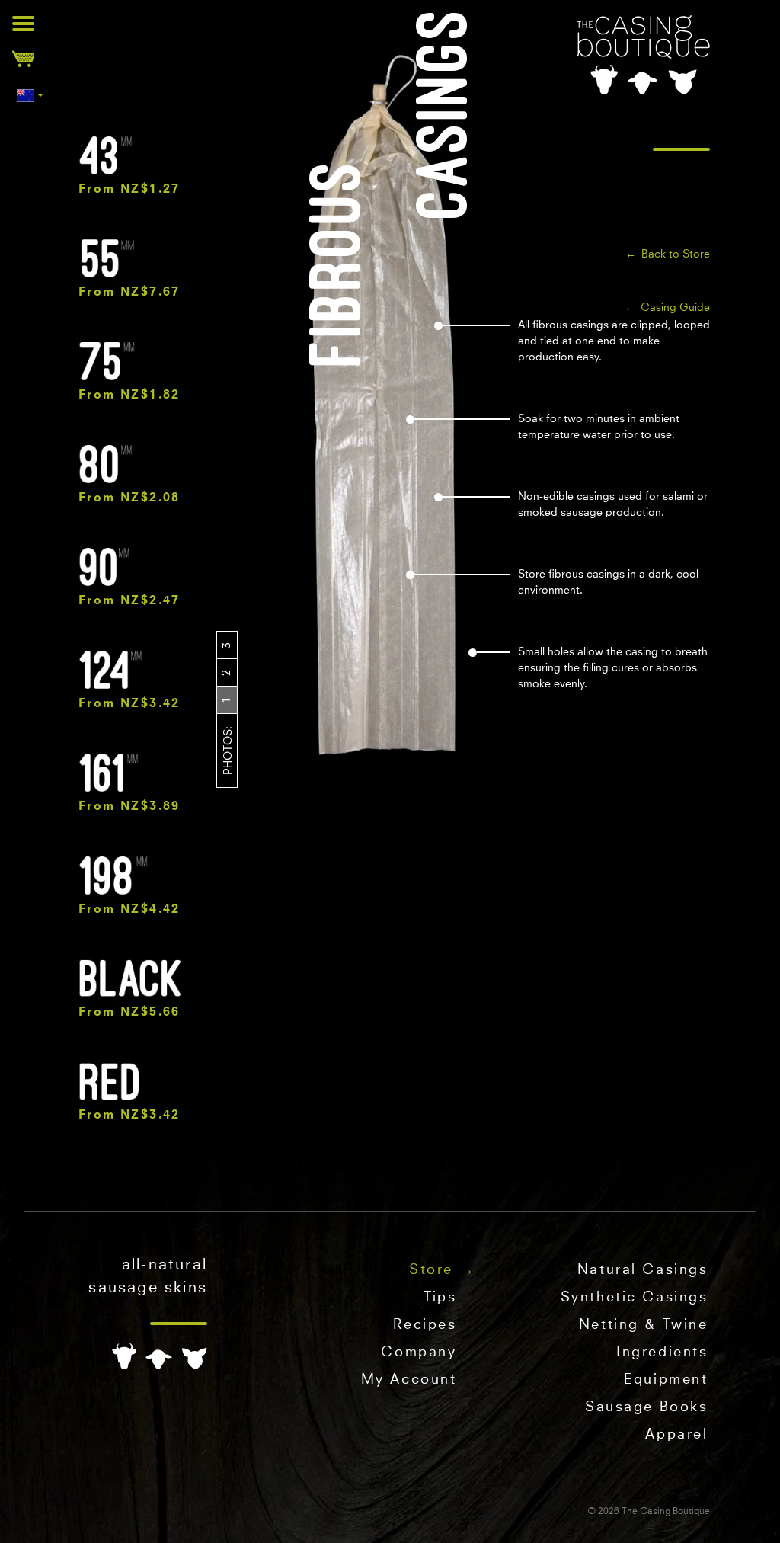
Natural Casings (642, 1270)
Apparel (676, 1435)
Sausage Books (646, 1407)
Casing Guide (675, 308)
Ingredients (662, 1352)
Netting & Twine (643, 1325)
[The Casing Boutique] (643, 54)
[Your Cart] (23, 58)
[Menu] (23, 23)
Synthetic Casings (634, 1298)
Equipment (666, 1380)
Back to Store (675, 254)
